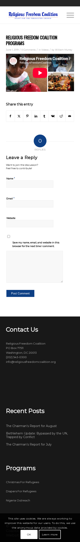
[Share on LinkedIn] (36, 116)
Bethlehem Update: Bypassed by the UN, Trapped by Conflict (37, 435)
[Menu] (68, 15)
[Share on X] (19, 116)
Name (10, 178)
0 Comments (29, 49)
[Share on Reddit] (61, 116)
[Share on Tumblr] (44, 116)
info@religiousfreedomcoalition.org (31, 361)
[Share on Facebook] (10, 116)
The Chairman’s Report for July (29, 444)
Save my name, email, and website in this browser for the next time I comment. (35, 244)
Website (10, 218)
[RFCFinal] (33, 15)
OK (29, 534)
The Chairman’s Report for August (31, 426)
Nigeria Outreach (18, 500)
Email (10, 198)
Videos (45, 49)
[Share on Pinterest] (27, 116)
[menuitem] (68, 15)
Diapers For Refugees (21, 491)
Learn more (50, 534)
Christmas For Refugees (22, 482)
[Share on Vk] (53, 116)
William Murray (63, 49)
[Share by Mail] (69, 116)
